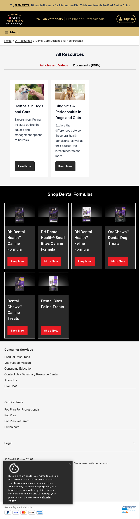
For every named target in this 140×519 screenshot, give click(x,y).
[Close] (69, 464)
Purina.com (11, 427)
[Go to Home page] (14, 19)
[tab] (54, 65)
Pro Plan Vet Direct (16, 421)
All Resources (23, 40)
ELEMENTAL (22, 5)
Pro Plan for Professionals (85, 19)
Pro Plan (10, 415)
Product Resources (17, 357)
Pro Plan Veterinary (49, 19)
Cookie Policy (21, 500)
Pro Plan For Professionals (22, 409)
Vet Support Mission (17, 363)
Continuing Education (18, 368)
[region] (37, 482)
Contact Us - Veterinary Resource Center (31, 374)
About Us (10, 380)
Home (7, 40)
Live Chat (10, 386)
